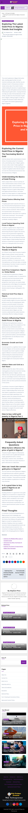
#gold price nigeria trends (16, 34)
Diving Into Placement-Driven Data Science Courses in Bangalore (13, 750)
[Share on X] (10, 554)
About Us (4, 675)
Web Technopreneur (14, 798)
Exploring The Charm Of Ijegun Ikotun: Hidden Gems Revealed (14, 645)
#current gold (6, 34)
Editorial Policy (5, 694)
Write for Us (5, 681)
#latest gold (10, 36)
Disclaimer (4, 690)
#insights (4, 36)
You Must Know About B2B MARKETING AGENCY (11, 765)
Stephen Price (9, 32)
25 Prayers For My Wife (7, 21)
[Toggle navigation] (2, 2)
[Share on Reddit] (23, 554)
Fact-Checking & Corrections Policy (11, 697)
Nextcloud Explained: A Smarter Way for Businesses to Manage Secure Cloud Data (14, 723)
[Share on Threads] (6, 557)
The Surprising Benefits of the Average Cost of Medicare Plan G (13, 736)
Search (4, 657)
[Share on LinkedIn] (13, 554)
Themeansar (14, 811)
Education (6, 747)
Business (6, 719)
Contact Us (4, 678)
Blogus (21, 809)
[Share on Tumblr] (3, 557)
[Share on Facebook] (7, 554)
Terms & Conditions (6, 687)
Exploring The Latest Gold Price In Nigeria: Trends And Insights (12, 26)
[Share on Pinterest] (19, 554)
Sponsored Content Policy (8, 700)
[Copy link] (10, 557)
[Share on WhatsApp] (16, 554)
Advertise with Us (6, 684)
